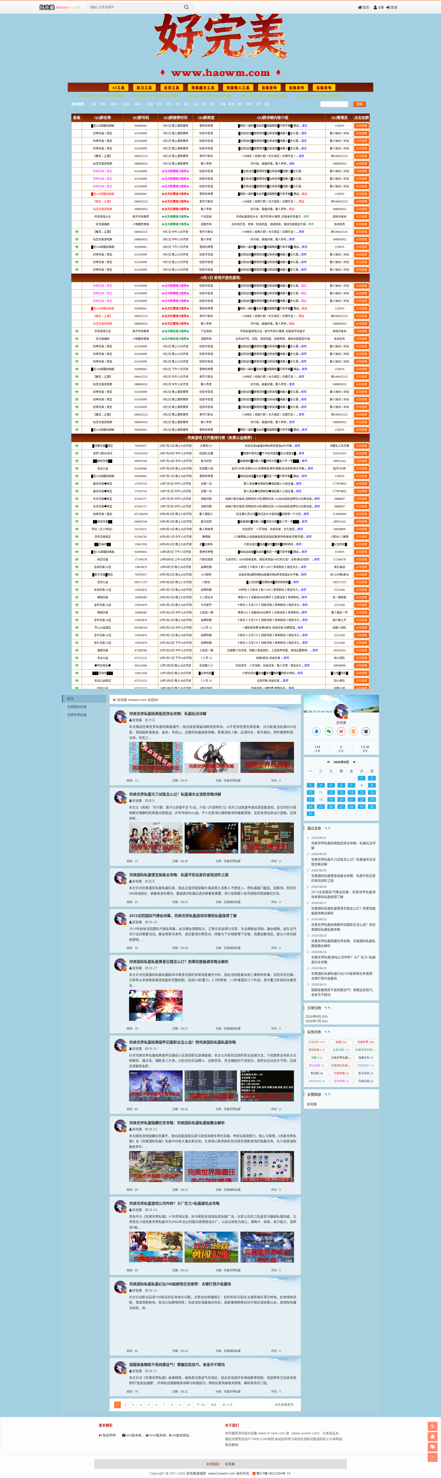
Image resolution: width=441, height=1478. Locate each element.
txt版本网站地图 (183, 1435)
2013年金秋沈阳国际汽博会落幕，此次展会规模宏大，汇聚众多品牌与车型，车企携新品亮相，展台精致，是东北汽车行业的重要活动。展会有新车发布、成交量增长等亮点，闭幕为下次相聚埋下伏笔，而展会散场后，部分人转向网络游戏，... (212, 934)
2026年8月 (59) (316, 1016)
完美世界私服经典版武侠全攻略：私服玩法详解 (167, 713)
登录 (394, 7)
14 (351, 792)
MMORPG (316, 1081)
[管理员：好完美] (341, 711)
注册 (381, 7)
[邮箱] (353, 731)
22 (362, 799)
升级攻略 (341, 1073)
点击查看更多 (284, 1404)
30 (372, 806)
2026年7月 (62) (316, 1021)
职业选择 (316, 1065)
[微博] (341, 731)
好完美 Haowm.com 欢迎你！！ (140, 700)
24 (310, 806)
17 (310, 799)
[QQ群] (366, 731)
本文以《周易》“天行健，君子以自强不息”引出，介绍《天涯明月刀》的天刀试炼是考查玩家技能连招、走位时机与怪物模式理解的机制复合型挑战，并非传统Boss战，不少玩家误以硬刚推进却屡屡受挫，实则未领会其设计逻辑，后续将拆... (212, 812)
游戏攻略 (316, 1050)
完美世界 (365, 1042)
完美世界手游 (366, 1050)
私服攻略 (341, 1050)
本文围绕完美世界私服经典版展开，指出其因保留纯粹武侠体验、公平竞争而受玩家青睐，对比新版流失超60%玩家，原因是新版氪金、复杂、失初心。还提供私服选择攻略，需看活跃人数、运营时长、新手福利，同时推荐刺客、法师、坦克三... (212, 732)
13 (341, 792)
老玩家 (317, 1073)
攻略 (316, 1058)
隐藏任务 (365, 1058)
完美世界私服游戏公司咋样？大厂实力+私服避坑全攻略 (174, 1203)
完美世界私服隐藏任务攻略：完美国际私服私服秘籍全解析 (177, 1122)
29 (362, 806)
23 (372, 799)
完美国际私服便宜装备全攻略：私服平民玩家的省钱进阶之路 (179, 874)
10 (188, 1405)
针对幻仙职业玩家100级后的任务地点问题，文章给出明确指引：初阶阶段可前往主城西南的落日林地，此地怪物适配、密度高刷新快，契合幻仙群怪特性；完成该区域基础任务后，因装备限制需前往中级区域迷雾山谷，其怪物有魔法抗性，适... (212, 1302)
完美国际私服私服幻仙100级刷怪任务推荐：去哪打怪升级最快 (180, 1284)
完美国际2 (365, 1065)
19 (331, 799)
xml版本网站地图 (138, 1435)
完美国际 (316, 1042)
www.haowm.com (221, 1473)
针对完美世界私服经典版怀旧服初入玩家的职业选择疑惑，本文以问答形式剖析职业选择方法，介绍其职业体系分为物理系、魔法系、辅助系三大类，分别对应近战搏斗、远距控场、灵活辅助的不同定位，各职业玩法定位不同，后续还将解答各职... (212, 1060)
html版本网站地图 (162, 1435)
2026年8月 (341, 762)
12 (331, 792)
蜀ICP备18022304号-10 (273, 1473)
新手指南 (365, 1073)
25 (321, 806)
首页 (366, 7)
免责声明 (109, 1435)
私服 (341, 1042)
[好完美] (120, 716)
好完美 (137, 720)
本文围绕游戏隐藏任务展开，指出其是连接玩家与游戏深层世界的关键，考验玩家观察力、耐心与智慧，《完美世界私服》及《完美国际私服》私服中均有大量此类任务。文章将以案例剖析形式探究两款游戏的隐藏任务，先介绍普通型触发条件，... (212, 1141)
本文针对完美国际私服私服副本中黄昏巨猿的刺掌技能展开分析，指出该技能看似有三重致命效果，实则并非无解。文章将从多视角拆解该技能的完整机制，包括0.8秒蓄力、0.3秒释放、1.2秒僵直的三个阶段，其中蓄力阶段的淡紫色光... (212, 980)
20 (341, 799)
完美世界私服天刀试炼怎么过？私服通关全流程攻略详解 (175, 794)
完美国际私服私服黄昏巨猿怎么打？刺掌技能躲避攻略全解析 (179, 961)
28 (351, 806)
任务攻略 (341, 1081)
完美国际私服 (77, 706)
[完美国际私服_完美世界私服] (59, 7)
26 (331, 806)
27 (341, 806)
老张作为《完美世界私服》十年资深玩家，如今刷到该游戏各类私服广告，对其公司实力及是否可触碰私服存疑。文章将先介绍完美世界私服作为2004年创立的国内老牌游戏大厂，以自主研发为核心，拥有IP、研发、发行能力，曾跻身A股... (212, 1222)
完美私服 (365, 1081)
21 (351, 799)
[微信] (329, 731)
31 (310, 813)
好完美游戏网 (196, 1473)
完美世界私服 (77, 714)
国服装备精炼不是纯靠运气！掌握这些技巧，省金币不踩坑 (177, 1364)
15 (362, 792)
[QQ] (316, 731)
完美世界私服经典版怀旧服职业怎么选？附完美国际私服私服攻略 (182, 1042)
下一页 (200, 1405)
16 (372, 792)
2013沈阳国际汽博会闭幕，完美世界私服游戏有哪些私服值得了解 (183, 915)
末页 (213, 1405)
